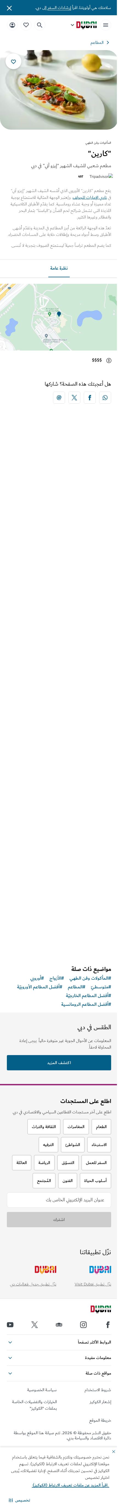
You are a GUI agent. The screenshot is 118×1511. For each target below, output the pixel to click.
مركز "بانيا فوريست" (86, 663)
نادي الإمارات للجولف (90, 197)
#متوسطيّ (101, 987)
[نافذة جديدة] (105, 398)
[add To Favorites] (13, 61)
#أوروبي (37, 978)
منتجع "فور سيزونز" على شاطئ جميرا (69, 532)
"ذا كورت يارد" (92, 906)
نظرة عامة (59, 268)
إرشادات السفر (59, 7)
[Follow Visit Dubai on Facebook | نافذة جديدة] (108, 1324)
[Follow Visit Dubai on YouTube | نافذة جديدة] (10, 1324)
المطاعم (97, 42)
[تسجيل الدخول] (12, 25)
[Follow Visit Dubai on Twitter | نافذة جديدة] (34, 1324)
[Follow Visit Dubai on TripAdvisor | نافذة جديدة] (59, 1324)
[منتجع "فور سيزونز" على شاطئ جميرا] (59, 479)
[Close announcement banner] (9, 7)
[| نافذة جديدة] (83, 1324)
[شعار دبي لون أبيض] (94, 1310)
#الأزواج (56, 978)
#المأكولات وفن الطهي (90, 978)
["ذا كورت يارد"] (59, 853)
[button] (19, 1500)
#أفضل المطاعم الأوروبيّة (39, 987)
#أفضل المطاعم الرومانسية (86, 1004)
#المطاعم (76, 987)
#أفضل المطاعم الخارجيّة (88, 996)
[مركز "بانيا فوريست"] (59, 610)
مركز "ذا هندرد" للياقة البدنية (78, 794)
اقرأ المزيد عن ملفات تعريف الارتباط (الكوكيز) (70, 1485)
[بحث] (39, 25)
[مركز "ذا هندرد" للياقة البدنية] (59, 742)
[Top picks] (26, 25)
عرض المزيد (59, 947)
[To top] (11, 1360)
